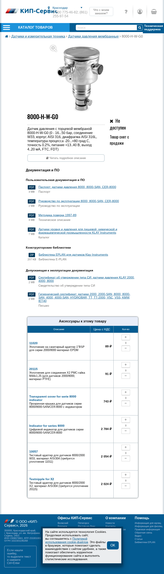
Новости (110, 523)
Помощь (142, 518)
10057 (57, 456)
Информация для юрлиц (148, 523)
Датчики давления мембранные (93, 36)
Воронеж (62, 526)
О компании (115, 518)
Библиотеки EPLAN (145, 542)
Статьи (138, 539)
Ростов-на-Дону (86, 526)
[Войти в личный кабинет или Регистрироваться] (140, 11)
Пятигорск (83, 523)
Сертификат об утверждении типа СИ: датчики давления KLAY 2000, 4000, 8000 (86, 279)
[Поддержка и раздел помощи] (126, 11)
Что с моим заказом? (101, 11)
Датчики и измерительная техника (38, 36)
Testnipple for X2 (58, 484)
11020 (57, 346)
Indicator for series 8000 (56, 429)
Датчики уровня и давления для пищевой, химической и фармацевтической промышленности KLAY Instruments (77, 230)
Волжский (63, 523)
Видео (138, 536)
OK (112, 545)
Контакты (110, 526)
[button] (84, 79)
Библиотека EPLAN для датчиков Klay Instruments (73, 254)
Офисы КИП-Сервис (75, 518)
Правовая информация (147, 529)
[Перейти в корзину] (154, 11)
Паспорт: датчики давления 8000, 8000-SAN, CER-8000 (77, 187)
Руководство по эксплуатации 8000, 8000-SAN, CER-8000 (78, 201)
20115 (57, 374)
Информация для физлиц (148, 526)
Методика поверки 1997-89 (57, 215)
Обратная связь (143, 532)
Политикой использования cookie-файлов (66, 540)
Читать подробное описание (67, 158)
